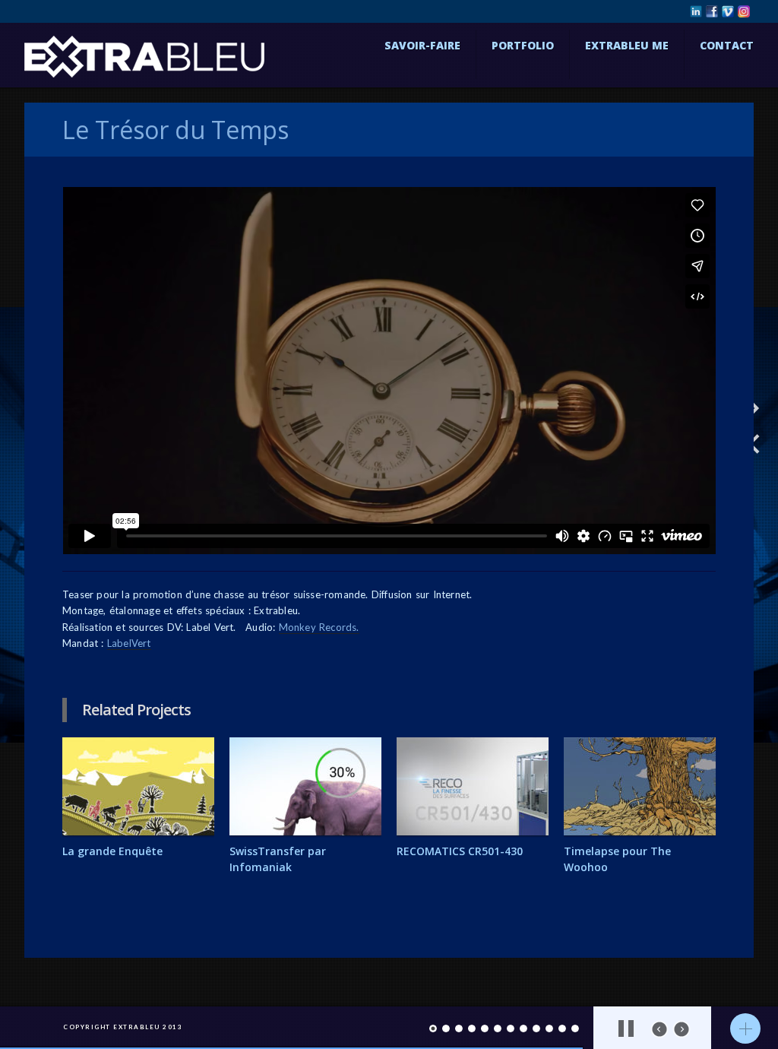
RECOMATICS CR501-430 (460, 851)
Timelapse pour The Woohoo (617, 859)
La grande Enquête (112, 851)
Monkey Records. (319, 627)
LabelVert (129, 643)
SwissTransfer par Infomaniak (277, 859)
